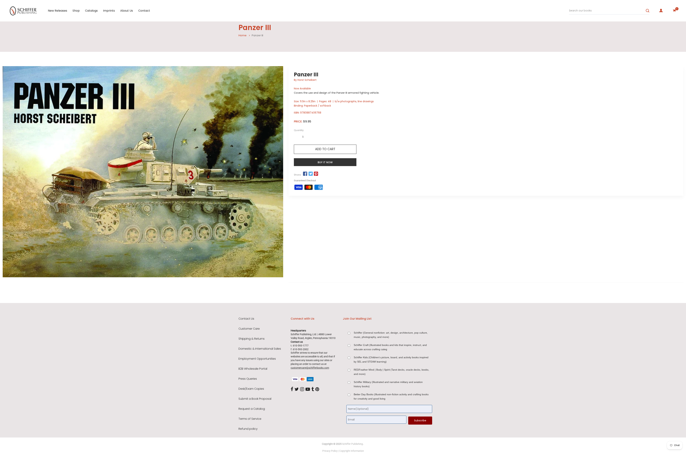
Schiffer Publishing (352, 443)
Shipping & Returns (251, 338)
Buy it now (325, 162)
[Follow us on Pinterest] (316, 173)
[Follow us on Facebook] (305, 173)
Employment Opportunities (257, 358)
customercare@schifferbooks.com (310, 367)
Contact (144, 11)
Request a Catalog (251, 408)
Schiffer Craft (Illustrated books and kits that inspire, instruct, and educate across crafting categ (390, 347)
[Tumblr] (312, 389)
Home (242, 35)
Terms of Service (249, 418)
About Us (126, 11)
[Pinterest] (317, 389)
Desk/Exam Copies (251, 388)
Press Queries (247, 378)
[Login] (661, 10)
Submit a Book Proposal (254, 398)
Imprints (109, 11)
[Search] (647, 11)
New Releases (57, 11)
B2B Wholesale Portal (252, 368)
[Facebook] (292, 389)
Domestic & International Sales (259, 348)
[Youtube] (307, 389)
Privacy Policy (330, 450)
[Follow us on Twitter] (310, 173)
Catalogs (91, 11)
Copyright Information (351, 450)
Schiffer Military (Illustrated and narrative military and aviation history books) (388, 384)
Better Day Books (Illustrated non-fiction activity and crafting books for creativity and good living (391, 396)
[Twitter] (297, 389)
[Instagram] (302, 389)
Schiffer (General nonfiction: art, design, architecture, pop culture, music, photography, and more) (391, 334)
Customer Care (249, 328)
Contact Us (246, 318)
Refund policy (248, 428)
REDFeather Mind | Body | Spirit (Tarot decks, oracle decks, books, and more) (391, 371)
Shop (76, 11)
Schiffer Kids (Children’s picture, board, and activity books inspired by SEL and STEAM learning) (391, 359)
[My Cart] (674, 10)
